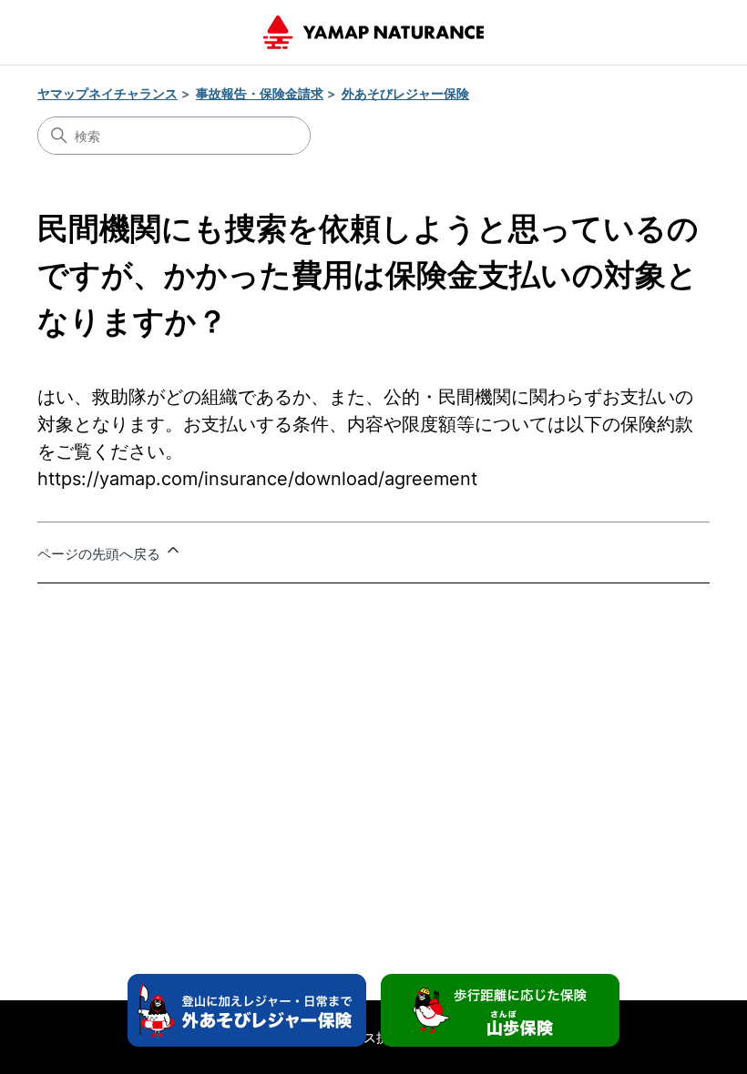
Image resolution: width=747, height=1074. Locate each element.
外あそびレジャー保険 (405, 93)
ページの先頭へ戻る (100, 553)
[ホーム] (373, 32)
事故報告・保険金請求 (259, 93)
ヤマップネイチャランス (107, 93)
